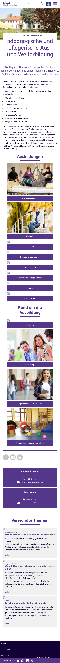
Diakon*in (30, 236)
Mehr (7, 555)
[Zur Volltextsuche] (42, 3)
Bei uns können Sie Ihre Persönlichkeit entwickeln (30, 534)
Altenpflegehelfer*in (30, 198)
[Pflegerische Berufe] (4, 560)
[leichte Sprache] (48, 5)
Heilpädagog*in (30, 267)
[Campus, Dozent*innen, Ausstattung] (30, 423)
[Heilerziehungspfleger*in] (8, 252)
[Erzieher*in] (8, 242)
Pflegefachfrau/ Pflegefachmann (30, 278)
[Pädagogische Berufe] (4, 529)
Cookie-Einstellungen (43, 657)
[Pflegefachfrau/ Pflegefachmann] (8, 273)
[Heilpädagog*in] (8, 262)
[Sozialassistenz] (8, 293)
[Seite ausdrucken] (19, 457)
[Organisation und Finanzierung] (30, 384)
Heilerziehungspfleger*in (30, 257)
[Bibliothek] (8, 320)
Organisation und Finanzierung (30, 404)
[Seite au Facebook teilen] (6, 457)
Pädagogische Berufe (11, 532)
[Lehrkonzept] (30, 345)
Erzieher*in (30, 247)
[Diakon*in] (30, 217)
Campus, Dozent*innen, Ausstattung (30, 443)
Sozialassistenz (30, 298)
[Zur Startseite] (10, 4)
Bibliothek (30, 325)
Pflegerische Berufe (10, 564)
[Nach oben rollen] (54, 657)
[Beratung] (8, 283)
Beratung (30, 288)
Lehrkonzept (30, 365)
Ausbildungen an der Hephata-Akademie (25, 603)
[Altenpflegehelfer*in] (30, 179)
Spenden (31, 4)
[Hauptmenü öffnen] (55, 3)
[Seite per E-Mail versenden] (13, 457)
